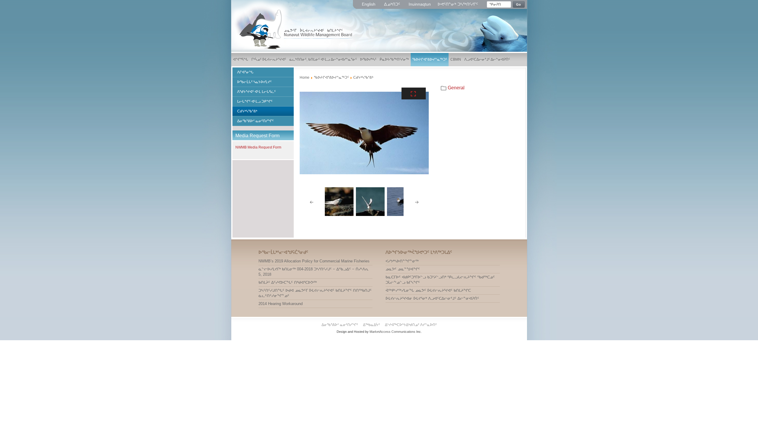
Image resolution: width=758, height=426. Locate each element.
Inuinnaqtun (420, 4)
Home (304, 77)
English (369, 4)
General (456, 87)
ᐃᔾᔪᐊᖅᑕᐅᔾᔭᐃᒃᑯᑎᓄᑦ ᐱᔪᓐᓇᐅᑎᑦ (411, 325)
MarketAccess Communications (392, 331)
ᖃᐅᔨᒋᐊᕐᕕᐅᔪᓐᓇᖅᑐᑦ (331, 77)
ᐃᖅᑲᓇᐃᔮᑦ (372, 325)
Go (518, 4)
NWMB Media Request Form (258, 147)
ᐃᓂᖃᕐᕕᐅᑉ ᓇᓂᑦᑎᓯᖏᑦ (340, 325)
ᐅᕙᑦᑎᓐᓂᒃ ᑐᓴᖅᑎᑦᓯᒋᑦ (458, 4)
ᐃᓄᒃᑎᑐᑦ (392, 4)
